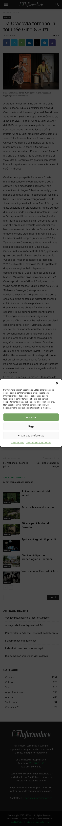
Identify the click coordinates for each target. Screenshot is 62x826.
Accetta (31, 417)
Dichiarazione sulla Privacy (38, 442)
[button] (57, 383)
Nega (31, 426)
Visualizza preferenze (31, 435)
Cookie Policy (17, 442)
